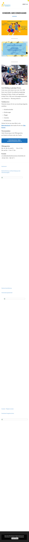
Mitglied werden (10, 408)
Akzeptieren (14, 538)
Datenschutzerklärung (6, 288)
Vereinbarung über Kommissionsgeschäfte (14, 140)
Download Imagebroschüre (7, 413)
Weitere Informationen (20, 536)
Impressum (4, 166)
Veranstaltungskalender (6, 292)
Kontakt (3, 408)
